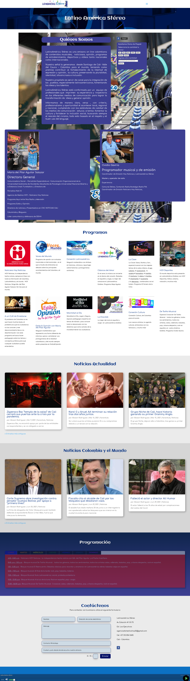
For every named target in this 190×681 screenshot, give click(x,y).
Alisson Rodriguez (17, 420)
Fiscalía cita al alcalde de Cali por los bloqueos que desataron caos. (91, 499)
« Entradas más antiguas (15, 434)
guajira (131, 273)
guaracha (144, 279)
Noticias (49, 420)
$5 (120, 52)
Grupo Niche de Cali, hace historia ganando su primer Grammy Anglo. (152, 413)
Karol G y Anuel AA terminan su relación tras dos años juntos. (93, 413)
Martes (23, 553)
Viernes (66, 553)
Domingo (93, 553)
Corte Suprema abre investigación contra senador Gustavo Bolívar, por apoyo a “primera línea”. (31, 501)
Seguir (124, 38)
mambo (148, 273)
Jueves (52, 553)
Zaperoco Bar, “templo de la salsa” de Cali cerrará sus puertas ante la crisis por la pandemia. (31, 414)
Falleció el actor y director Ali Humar (153, 498)
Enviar (105, 656)
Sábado (79, 553)
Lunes (11, 553)
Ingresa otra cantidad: (127, 58)
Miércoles (38, 553)
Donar (121, 63)
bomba (148, 276)
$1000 (126, 55)
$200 (138, 52)
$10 (124, 52)
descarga (135, 281)
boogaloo (139, 273)
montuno (133, 276)
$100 (133, 52)
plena (141, 276)
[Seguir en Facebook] (118, 38)
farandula (41, 420)
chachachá (134, 279)
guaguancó (141, 271)
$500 (120, 55)
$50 (128, 52)
